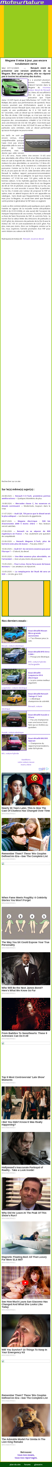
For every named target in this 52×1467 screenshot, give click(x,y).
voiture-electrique (16, 646)
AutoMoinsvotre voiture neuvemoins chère (26, 762)
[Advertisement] (26, 31)
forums (27, 1464)
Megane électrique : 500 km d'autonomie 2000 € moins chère (26, 522)
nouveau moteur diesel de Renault (39, 88)
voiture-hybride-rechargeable (37, 663)
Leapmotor (6, 688)
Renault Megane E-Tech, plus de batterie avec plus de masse (26, 542)
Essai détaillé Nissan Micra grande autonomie (37, 633)
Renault (26, 238)
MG (3, 753)
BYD (30, 662)
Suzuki (4, 732)
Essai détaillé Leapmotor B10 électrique (35, 675)
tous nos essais (25, 1455)
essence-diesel (37, 238)
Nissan (4, 646)
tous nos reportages (26, 1457)
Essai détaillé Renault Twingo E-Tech (38, 694)
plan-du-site (15, 1464)
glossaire (38, 1464)
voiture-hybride (12, 753)
